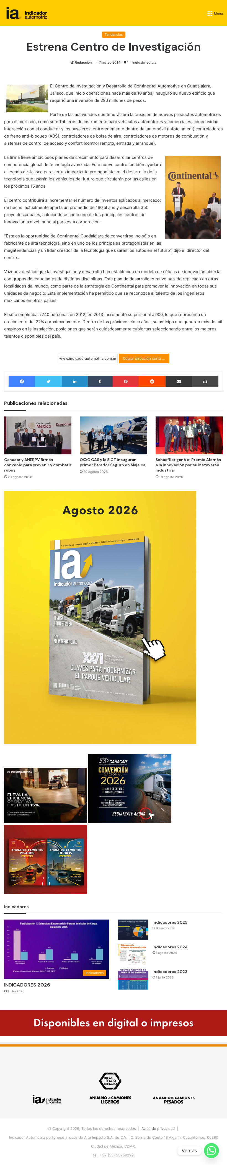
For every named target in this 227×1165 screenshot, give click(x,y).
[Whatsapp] (211, 1150)
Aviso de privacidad (158, 1128)
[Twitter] (48, 381)
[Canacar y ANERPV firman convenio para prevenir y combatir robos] (37, 435)
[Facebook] (22, 381)
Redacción (83, 62)
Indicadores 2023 (170, 971)
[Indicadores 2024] (133, 954)
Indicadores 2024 (170, 946)
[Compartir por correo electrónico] (179, 381)
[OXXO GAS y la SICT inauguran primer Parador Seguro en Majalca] (113, 435)
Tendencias (114, 34)
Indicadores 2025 (170, 922)
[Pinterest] (126, 381)
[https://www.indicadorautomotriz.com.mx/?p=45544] (100, 743)
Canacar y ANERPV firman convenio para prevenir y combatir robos (37, 465)
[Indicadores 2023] (133, 979)
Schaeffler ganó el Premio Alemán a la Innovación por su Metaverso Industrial (188, 465)
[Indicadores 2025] (133, 930)
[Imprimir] (205, 381)
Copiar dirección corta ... (144, 358)
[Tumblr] (100, 381)
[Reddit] (152, 381)
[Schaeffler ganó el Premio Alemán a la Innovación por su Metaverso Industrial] (189, 435)
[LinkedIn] (75, 381)
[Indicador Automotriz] (27, 13)
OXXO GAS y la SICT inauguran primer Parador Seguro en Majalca (112, 462)
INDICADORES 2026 (27, 985)
